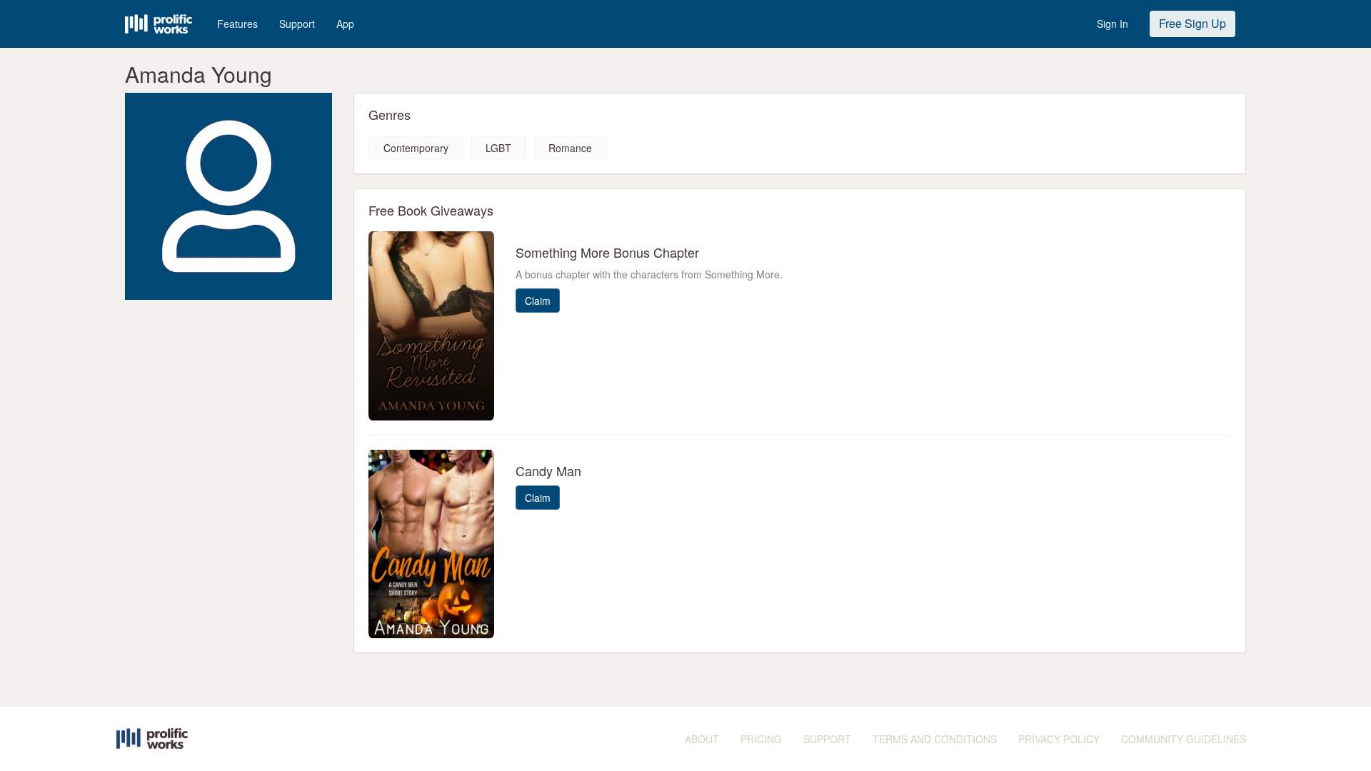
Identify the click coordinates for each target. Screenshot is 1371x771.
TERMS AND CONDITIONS (935, 739)
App (345, 23)
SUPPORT (827, 739)
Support (297, 23)
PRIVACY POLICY (1059, 739)
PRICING (761, 739)
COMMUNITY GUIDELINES (1183, 739)
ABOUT (702, 739)
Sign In (1112, 23)
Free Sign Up (1192, 23)
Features (237, 23)
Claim (538, 300)
